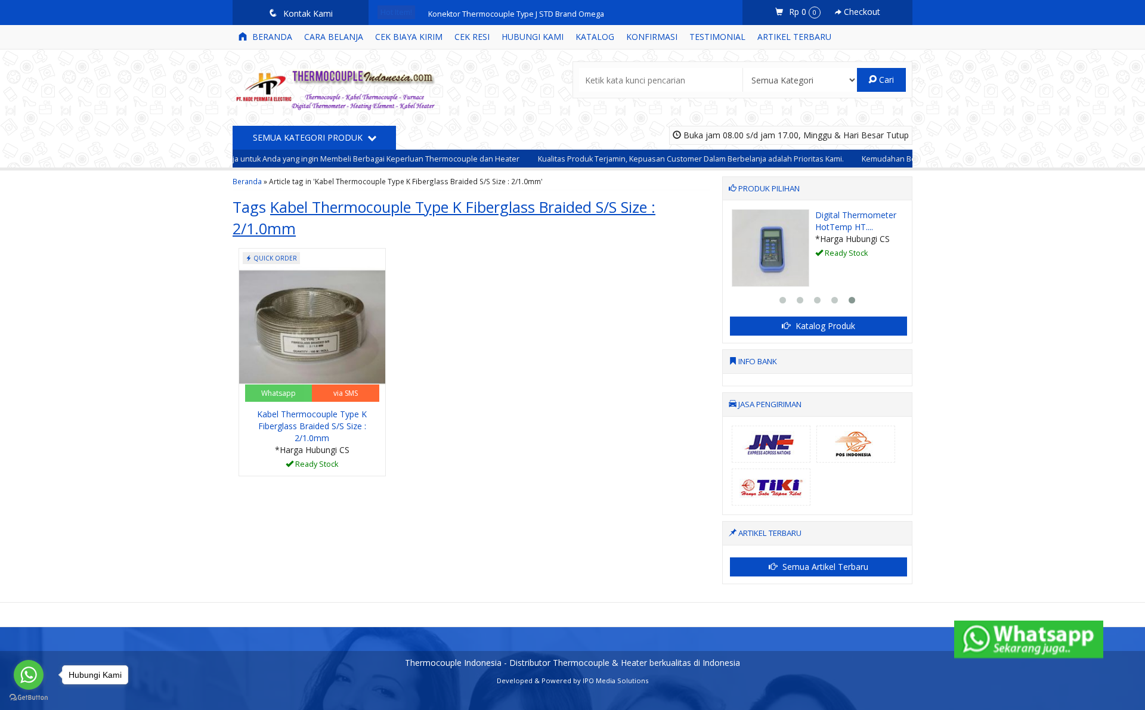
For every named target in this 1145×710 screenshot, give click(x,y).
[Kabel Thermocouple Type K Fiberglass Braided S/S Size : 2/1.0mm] (312, 325)
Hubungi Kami (533, 36)
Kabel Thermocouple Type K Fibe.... (809, 220)
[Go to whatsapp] (29, 675)
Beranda (271, 36)
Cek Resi (472, 36)
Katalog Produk (824, 325)
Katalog (594, 36)
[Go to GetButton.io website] (29, 698)
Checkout (860, 11)
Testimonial (717, 36)
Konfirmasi (651, 36)
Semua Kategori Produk (309, 137)
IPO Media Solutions (615, 680)
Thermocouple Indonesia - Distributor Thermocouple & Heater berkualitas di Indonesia (572, 662)
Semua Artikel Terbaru (824, 566)
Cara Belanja (333, 36)
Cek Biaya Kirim (408, 36)
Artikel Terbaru (794, 36)
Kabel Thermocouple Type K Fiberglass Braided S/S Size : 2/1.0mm (312, 426)
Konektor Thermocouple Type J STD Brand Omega (516, 12)
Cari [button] (885, 79)
